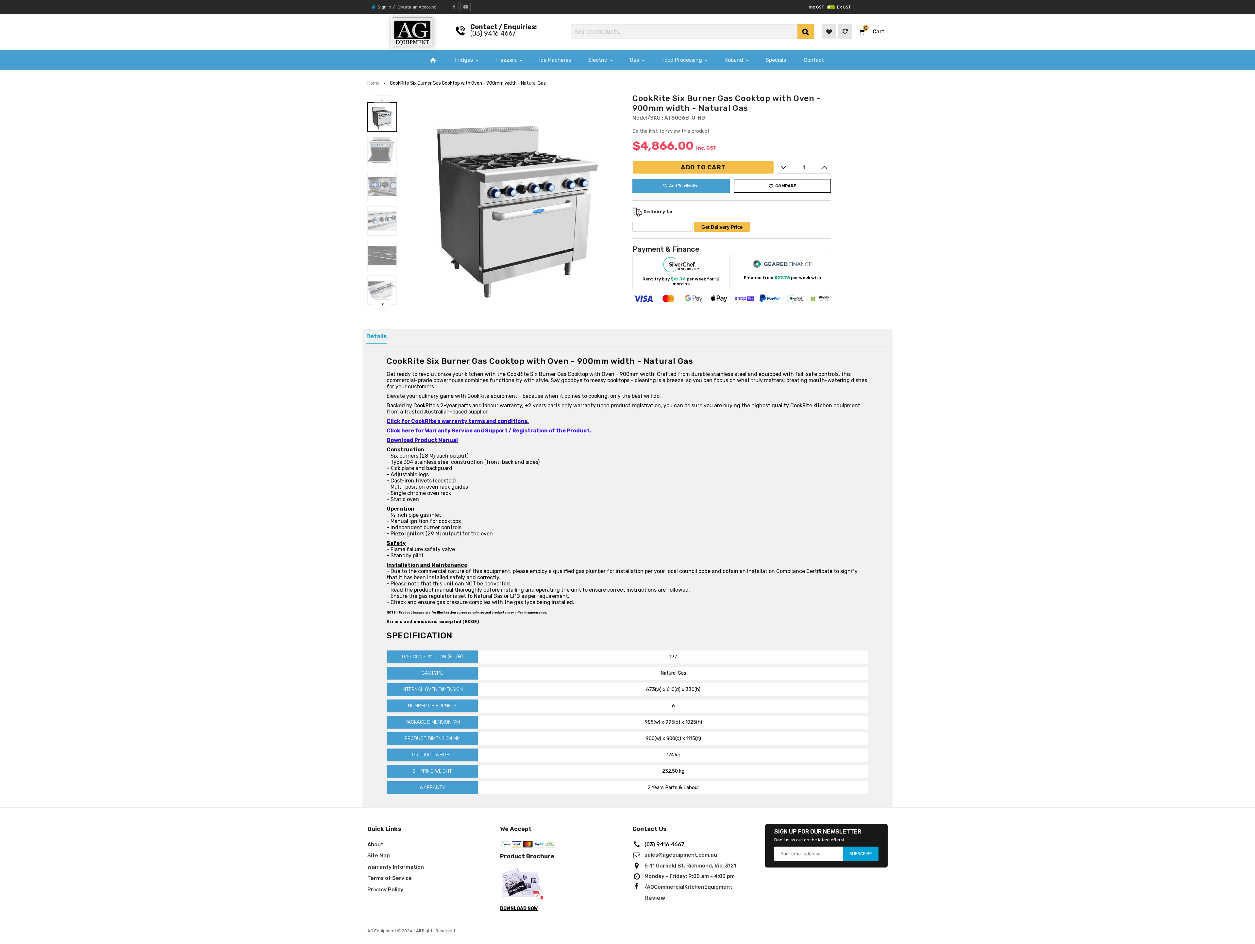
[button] (871, 31)
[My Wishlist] (829, 31)
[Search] (805, 31)
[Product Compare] (845, 31)
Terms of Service (389, 878)
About (375, 844)
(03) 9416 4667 (493, 33)
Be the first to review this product (671, 131)
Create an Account (416, 7)
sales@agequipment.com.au (680, 855)
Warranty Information (395, 867)
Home (373, 83)
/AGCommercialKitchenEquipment (688, 887)
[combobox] (684, 31)
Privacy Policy (385, 889)
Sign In (384, 7)
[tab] (376, 336)
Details (376, 336)
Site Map (378, 855)
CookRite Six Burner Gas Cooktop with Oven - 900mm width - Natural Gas (468, 83)
